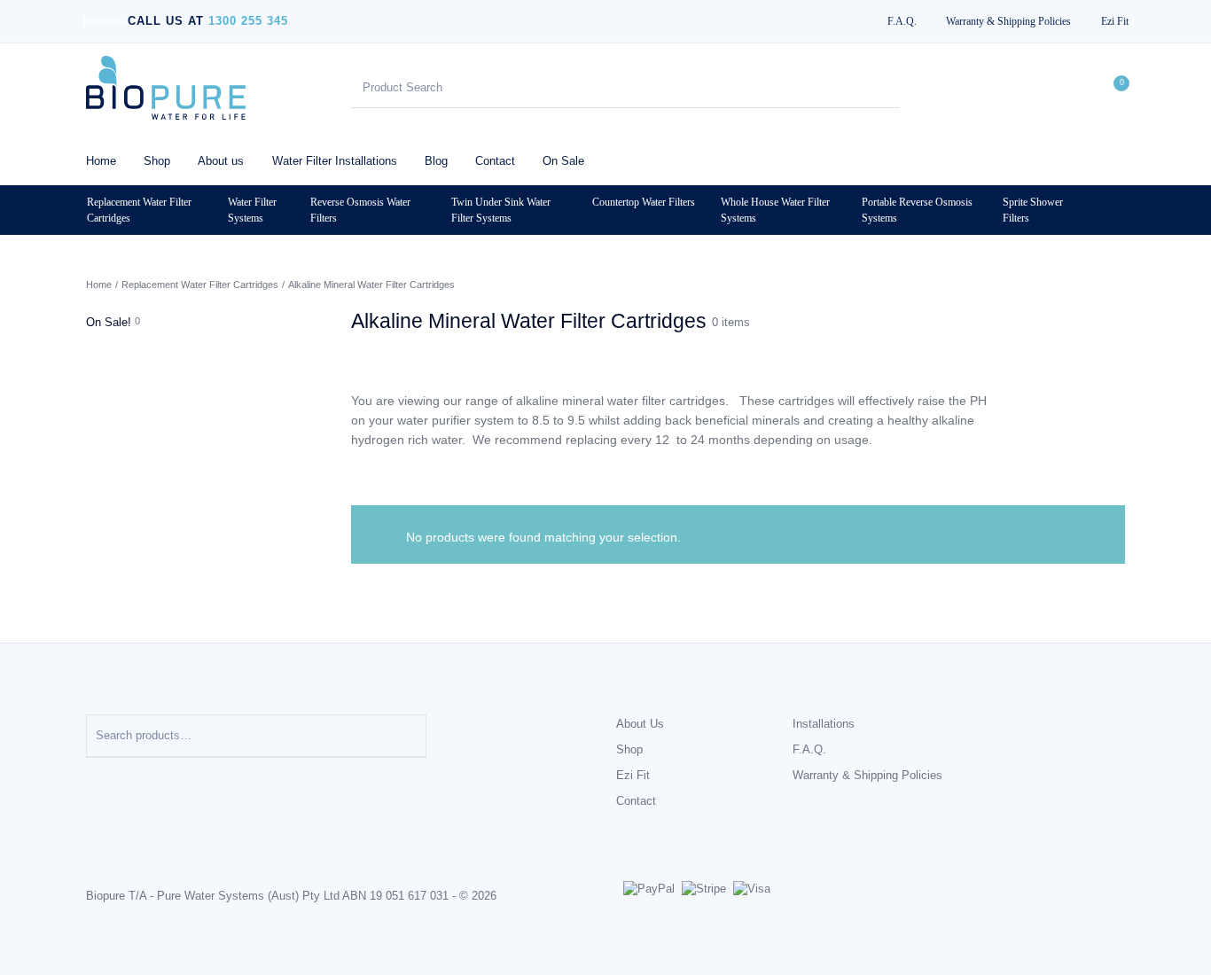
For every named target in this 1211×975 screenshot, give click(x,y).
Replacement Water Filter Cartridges (139, 210)
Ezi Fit (633, 775)
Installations (824, 723)
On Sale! (108, 322)
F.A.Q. (809, 749)
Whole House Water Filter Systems (775, 210)
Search (404, 735)
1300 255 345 (248, 20)
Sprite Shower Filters (1033, 210)
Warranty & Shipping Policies (867, 775)
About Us (640, 723)
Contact (636, 800)
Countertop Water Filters (643, 202)
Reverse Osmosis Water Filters (360, 210)
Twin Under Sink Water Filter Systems (501, 210)
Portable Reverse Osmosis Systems (917, 210)
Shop (629, 749)
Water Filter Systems (252, 210)
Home (99, 284)
